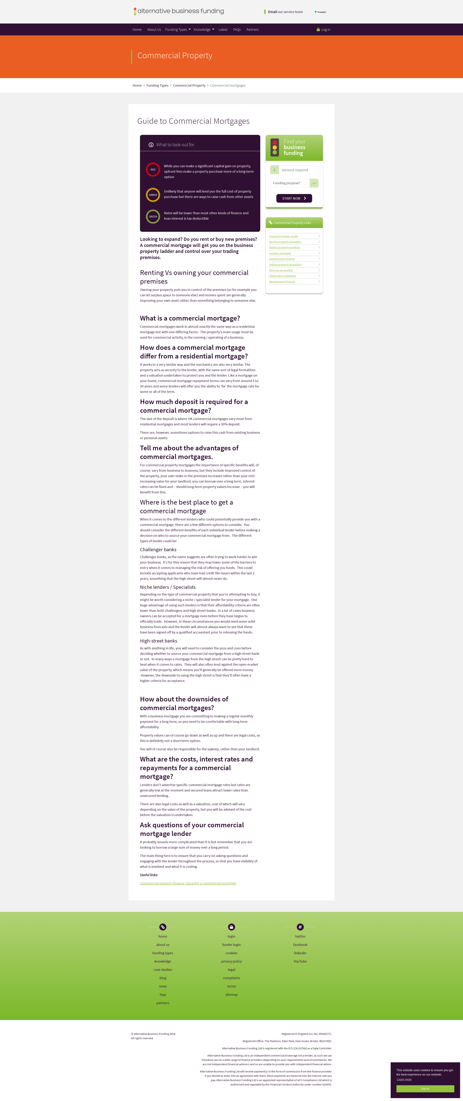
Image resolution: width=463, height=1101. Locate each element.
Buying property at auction (285, 241)
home (162, 936)
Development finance (282, 281)
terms (231, 986)
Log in (325, 29)
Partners (253, 29)
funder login (231, 944)
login (231, 936)
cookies (231, 953)
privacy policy (231, 961)
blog (163, 978)
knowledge (162, 961)
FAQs (237, 29)
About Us (154, 29)
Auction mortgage (280, 253)
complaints (231, 978)
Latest (223, 29)
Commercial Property (189, 85)
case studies (163, 969)
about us (162, 944)
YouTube (300, 961)
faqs (163, 994)
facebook (300, 944)
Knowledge (202, 29)
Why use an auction (281, 270)
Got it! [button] (425, 1088)
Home (137, 29)
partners (162, 1002)
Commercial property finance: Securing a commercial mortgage (188, 883)
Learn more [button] (404, 1079)
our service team (285, 11)
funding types (162, 953)
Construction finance (282, 258)
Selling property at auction (285, 264)
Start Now (291, 198)
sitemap (231, 994)
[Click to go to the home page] (178, 11)
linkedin (300, 953)
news (163, 986)
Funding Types (176, 29)
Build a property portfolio (284, 247)
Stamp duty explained (282, 275)
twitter (300, 936)
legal (231, 969)
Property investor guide (283, 236)
